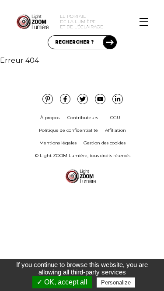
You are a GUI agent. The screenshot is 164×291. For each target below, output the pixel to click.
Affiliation (115, 130)
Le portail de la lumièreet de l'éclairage (81, 22)
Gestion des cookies (105, 143)
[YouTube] (100, 99)
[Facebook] (65, 99)
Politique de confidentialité (68, 130)
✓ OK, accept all (62, 282)
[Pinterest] (47, 99)
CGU (115, 117)
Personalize (116, 282)
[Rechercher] (110, 42)
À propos (49, 117)
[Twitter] (82, 99)
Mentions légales (58, 143)
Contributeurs (82, 117)
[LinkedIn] (117, 99)
